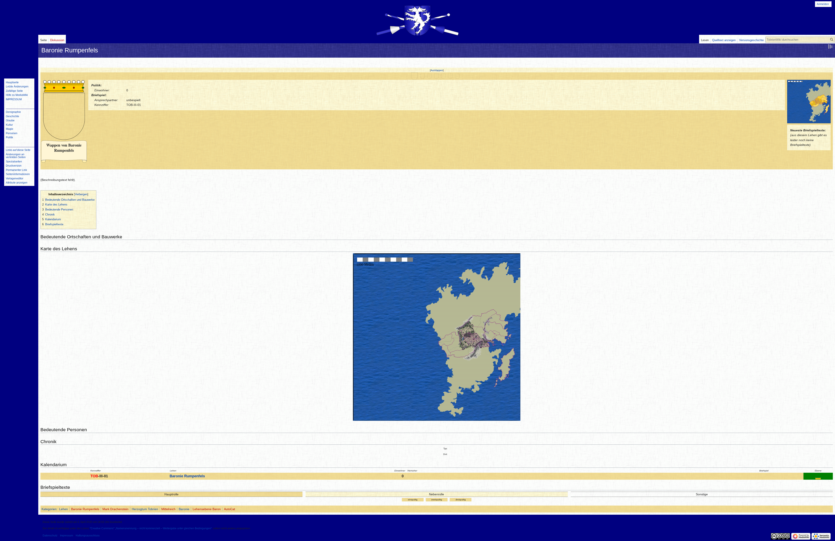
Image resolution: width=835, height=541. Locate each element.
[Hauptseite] (19, 57)
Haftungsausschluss (88, 535)
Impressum (66, 535)
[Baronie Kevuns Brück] (450, 76)
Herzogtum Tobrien (145, 509)
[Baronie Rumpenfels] (414, 76)
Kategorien (49, 509)
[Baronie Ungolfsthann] (422, 76)
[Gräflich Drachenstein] (429, 76)
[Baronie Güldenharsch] (443, 76)
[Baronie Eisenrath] (457, 76)
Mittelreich (168, 509)
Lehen (63, 509)
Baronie (184, 509)
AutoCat (229, 509)
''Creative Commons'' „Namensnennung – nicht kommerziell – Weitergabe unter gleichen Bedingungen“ (151, 528)
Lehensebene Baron (207, 509)
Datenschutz (50, 535)
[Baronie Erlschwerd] (436, 76)
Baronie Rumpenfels (187, 476)
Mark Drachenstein (115, 509)
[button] (437, 70)
